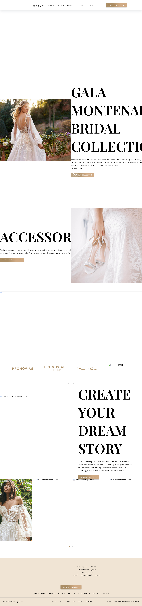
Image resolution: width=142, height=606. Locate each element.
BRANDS (50, 5)
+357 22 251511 (86, 573)
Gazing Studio (117, 601)
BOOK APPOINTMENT (116, 5)
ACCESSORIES (80, 5)
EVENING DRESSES (64, 5)
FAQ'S (91, 5)
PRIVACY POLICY (55, 601)
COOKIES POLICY (69, 601)
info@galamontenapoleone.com (86, 575)
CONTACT (37, 6)
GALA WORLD (38, 5)
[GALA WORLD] (10, 5)
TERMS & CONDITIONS (85, 601)
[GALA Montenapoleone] (137, 2)
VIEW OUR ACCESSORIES (12, 260)
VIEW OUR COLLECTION (82, 175)
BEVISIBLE (136, 601)
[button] (66, 384)
